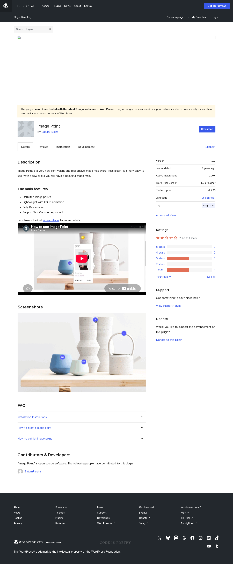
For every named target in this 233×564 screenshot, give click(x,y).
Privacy (18, 523)
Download (207, 129)
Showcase (61, 507)
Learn (100, 507)
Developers (104, 517)
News (17, 512)
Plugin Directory (23, 17)
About (17, 507)
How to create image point (34, 427)
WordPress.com (191, 507)
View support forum (168, 305)
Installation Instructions (32, 417)
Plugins (59, 517)
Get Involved (146, 507)
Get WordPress (217, 5)
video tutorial (51, 220)
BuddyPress (189, 523)
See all (211, 276)
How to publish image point (35, 438)
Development (86, 147)
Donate (144, 517)
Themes (60, 512)
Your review (163, 276)
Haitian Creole (54, 542)
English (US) (208, 197)
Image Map (208, 205)
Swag (143, 523)
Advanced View (166, 215)
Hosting (18, 517)
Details (25, 147)
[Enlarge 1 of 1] (141, 317)
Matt (185, 512)
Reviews (43, 147)
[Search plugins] (49, 29)
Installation (63, 147)
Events (143, 512)
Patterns (60, 523)
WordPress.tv (106, 523)
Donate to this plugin (169, 340)
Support (210, 147)
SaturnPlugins (50, 131)
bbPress (187, 517)
